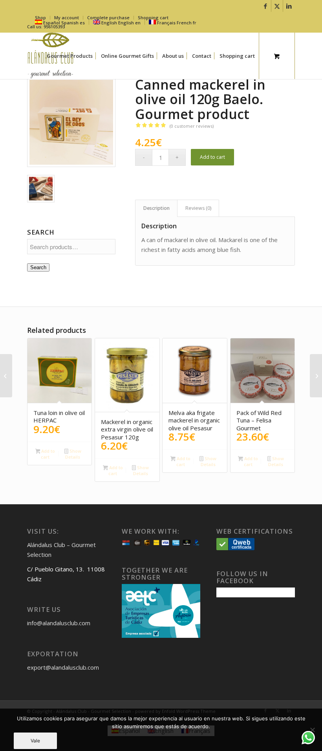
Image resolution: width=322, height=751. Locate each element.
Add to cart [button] (47, 454)
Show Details (73, 454)
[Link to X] (277, 6)
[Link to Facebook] (265, 6)
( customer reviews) (192, 126)
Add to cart (212, 157)
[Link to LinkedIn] (289, 6)
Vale (35, 741)
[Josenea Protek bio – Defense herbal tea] (6, 375)
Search (38, 267)
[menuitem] (70, 56)
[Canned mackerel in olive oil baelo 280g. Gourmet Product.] (316, 375)
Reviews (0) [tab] (198, 208)
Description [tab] (156, 208)
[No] (312, 730)
